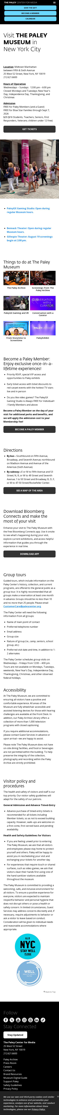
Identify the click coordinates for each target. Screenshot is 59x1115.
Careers (7, 1066)
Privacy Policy (10, 1088)
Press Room (9, 1063)
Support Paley (11, 1081)
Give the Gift (30, 7)
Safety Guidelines (12, 1085)
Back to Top (50, 992)
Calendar (30, 18)
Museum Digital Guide (15, 1077)
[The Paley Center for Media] (20, 2)
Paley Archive (10, 1059)
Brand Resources (12, 1074)
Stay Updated (15, 1034)
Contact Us (9, 1070)
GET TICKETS (29, 129)
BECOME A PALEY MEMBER (29, 429)
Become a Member (30, 13)
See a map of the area (29, 490)
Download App (29, 554)
